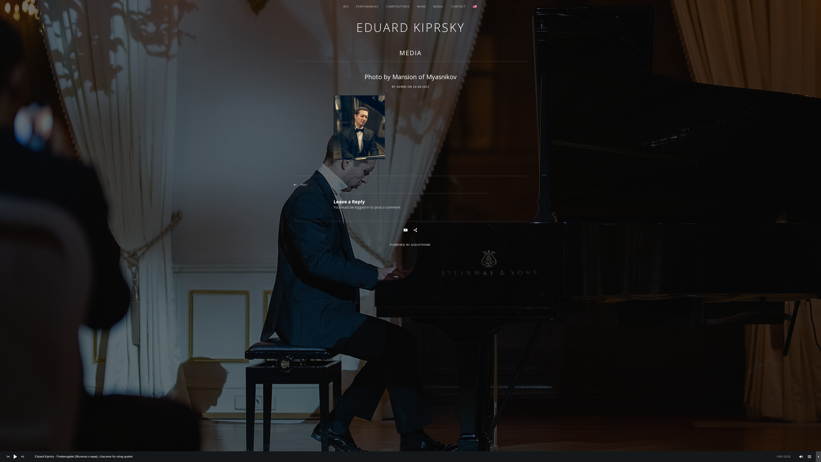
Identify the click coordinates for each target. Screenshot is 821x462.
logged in (361, 207)
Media (438, 6)
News (421, 6)
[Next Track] (22, 456)
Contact (458, 6)
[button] (359, 127)
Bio (346, 6)
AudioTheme (421, 245)
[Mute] (801, 456)
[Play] (15, 456)
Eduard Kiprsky (410, 27)
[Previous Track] (8, 456)
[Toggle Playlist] (809, 456)
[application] (410, 456)
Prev (304, 185)
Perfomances (367, 6)
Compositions (398, 6)
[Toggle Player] (818, 456)
